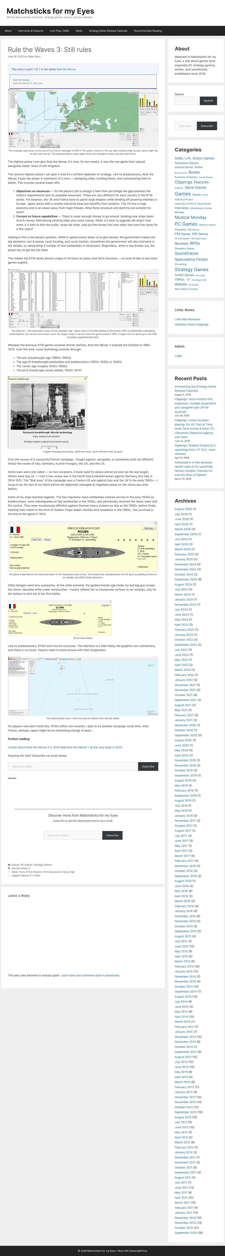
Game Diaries (195, 187)
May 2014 (181, 1011)
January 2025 (184, 559)
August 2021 (183, 705)
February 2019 (184, 790)
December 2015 (185, 916)
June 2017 (181, 840)
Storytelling (180, 264)
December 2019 (185, 760)
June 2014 (182, 1006)
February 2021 (184, 715)
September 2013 (186, 1051)
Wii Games (193, 285)
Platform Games (207, 224)
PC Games (27, 864)
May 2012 (181, 1132)
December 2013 (185, 1036)
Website (181, 284)
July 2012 (181, 1122)
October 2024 (184, 574)
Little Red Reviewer (187, 319)
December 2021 (185, 685)
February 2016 (184, 906)
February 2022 (184, 675)
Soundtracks (186, 253)
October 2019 (184, 770)
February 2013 (184, 1087)
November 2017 (185, 820)
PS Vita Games (182, 238)
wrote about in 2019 (35, 747)
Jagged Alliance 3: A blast (26, 875)
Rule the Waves (66, 69)
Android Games (184, 167)
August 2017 (183, 830)
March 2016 (182, 901)
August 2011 (183, 1177)
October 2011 (183, 1167)
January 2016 (184, 911)
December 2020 (185, 725)
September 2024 (186, 579)
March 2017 (182, 856)
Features (201, 182)
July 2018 (181, 805)
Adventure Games (187, 163)
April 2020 (181, 755)
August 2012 (183, 1117)
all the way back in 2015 (94, 747)
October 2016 (184, 871)
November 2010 (185, 1222)
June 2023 (182, 614)
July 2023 (181, 609)
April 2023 (181, 624)
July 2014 (181, 1001)
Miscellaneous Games (201, 208)
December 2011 (185, 1157)
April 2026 (181, 524)
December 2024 (185, 564)
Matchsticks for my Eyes (50, 10)
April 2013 (181, 1077)
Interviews (182, 208)
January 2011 (183, 1212)
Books (194, 172)
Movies (179, 212)
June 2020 (182, 745)
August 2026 (183, 509)
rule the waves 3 (21, 868)
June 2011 (181, 1187)
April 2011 (181, 1197)
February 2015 (184, 966)
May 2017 (181, 845)
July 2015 (181, 941)
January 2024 (184, 599)
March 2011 (182, 1202)
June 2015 (181, 946)
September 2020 (186, 735)
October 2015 (184, 926)
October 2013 (184, 1047)
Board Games (181, 173)
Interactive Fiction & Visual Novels (193, 203)
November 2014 (185, 981)
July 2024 (181, 589)
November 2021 (185, 690)
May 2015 (181, 951)
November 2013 (185, 1041)
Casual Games (206, 177)
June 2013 (182, 1067)
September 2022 (186, 644)
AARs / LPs (183, 158)
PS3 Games (182, 234)
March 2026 (183, 529)
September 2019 (186, 775)
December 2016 (185, 866)
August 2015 (183, 936)
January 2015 (184, 971)
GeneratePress (138, 1250)
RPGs (195, 243)
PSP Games (200, 234)
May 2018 (181, 810)
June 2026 (182, 519)
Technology (200, 275)
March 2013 (182, 1082)
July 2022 (181, 649)
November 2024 (185, 569)
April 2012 (181, 1137)
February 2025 (184, 554)
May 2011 (181, 1192)
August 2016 (183, 881)
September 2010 (186, 1232)
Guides (205, 195)
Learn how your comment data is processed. (90, 975)
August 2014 (183, 996)
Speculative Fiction (191, 259)
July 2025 (181, 539)
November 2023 (185, 604)
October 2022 (184, 639)
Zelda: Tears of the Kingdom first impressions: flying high (43, 871)
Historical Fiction (184, 199)
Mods (79, 30)
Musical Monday (191, 217)
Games (15, 864)
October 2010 (184, 1227)
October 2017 (184, 825)
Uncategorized (199, 280)
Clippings (183, 182)
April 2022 (181, 665)
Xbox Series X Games (186, 289)
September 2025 (186, 534)
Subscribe (148, 766)
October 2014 (184, 986)
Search (179, 94)
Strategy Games (43, 864)
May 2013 (181, 1072)
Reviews (181, 243)
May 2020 (181, 750)
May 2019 (181, 785)
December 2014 (185, 976)
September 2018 (186, 795)
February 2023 (184, 629)
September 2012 (186, 1112)
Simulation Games (184, 248)
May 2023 (181, 619)
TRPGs (180, 279)
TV (188, 279)
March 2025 (183, 549)
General (196, 194)
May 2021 (181, 710)
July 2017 (181, 835)
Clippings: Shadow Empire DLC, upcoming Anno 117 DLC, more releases (195, 449)
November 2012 (185, 1102)
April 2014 (181, 1016)
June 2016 (182, 886)
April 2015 (181, 956)
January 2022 (184, 680)
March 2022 (183, 670)
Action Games (204, 158)
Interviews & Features (30, 30)
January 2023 (184, 634)
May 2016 (181, 891)
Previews (180, 229)
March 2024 (183, 594)
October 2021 (184, 695)
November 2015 (185, 921)
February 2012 (184, 1147)
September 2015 (186, 931)
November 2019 (185, 765)
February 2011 (184, 1207)
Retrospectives (198, 238)
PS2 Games (193, 229)
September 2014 (186, 991)
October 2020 (184, 730)
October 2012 (184, 1107)
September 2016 (186, 876)
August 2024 (183, 584)
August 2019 (183, 780)
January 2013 (184, 1092)
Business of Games (186, 177)
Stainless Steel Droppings (192, 324)
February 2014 (184, 1026)
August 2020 (183, 740)
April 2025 (181, 544)
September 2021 (186, 700)
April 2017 (181, 850)
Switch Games (184, 275)
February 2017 (184, 860)
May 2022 (181, 659)
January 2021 (184, 720)
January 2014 (184, 1031)
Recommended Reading (148, 30)
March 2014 (182, 1021)
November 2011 (185, 1162)
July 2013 (181, 1062)
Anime (199, 167)
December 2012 (185, 1097)
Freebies (179, 188)
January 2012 (184, 1152)
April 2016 (181, 896)
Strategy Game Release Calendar (108, 30)
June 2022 (182, 655)
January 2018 (184, 815)
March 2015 (182, 961)
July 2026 (181, 514)
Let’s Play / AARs (59, 30)
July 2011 (181, 1182)
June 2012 (181, 1127)
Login (178, 355)
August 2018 (183, 800)
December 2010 (185, 1217)
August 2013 (183, 1057)
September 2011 (185, 1172)
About (8, 30)
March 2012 (182, 1142)
